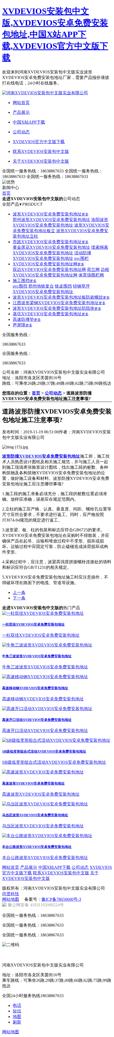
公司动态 (53, 393)
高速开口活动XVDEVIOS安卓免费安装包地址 (37, 720)
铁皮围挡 (63, 286)
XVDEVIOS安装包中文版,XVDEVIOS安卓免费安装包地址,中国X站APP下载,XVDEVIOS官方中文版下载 (55, 34)
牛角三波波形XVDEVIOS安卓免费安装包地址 (37, 656)
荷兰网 (93, 269)
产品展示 (28, 867)
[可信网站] (77, 951)
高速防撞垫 (27, 319)
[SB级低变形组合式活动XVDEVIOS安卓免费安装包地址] (56, 740)
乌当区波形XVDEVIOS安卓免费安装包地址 (35, 815)
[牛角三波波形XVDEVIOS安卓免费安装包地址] (47, 645)
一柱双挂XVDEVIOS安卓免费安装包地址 (33, 624)
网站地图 (10, 899)
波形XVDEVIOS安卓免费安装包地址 (51, 214)
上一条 (19, 592)
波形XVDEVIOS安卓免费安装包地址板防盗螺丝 (61, 297)
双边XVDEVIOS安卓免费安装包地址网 (49, 269)
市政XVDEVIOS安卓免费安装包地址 (51, 242)
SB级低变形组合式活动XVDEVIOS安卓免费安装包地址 (44, 751)
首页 (6, 193)
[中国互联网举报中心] (16, 951)
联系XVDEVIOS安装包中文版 (61, 873)
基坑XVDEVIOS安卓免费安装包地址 (51, 314)
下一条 (19, 598)
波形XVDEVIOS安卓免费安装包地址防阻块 (57, 308)
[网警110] (77, 959)
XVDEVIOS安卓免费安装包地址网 (48, 264)
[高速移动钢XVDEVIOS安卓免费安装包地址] (45, 676)
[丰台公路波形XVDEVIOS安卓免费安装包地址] (47, 835)
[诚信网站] (16, 959)
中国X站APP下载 (54, 867)
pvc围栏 (81, 258)
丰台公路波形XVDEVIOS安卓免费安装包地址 (37, 847)
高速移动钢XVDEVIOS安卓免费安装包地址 (35, 688)
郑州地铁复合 (41, 286)
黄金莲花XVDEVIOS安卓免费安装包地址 (51, 247)
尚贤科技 (10, 893)
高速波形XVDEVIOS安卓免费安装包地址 (33, 783)
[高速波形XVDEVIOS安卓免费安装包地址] (43, 772)
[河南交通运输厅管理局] (47, 959)
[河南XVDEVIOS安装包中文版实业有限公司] (45, 93)
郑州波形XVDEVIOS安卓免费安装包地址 (51, 219)
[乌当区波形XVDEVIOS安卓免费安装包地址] (45, 804)
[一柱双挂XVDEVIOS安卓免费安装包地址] (43, 613)
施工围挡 (25, 280)
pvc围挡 (20, 286)
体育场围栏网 (91, 275)
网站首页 (10, 867)
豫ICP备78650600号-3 (61, 899)
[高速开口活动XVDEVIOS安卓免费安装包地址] (47, 708)
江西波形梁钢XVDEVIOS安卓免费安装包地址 (59, 303)
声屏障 (22, 325)
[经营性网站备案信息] (47, 951)
